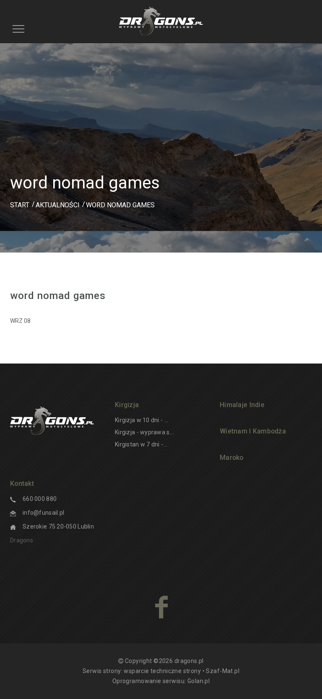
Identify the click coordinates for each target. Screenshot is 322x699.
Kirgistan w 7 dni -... (141, 444)
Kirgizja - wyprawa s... (144, 432)
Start (19, 205)
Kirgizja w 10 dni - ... (141, 420)
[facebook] (161, 607)
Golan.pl (198, 681)
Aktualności (58, 205)
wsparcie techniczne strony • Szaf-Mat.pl (181, 671)
